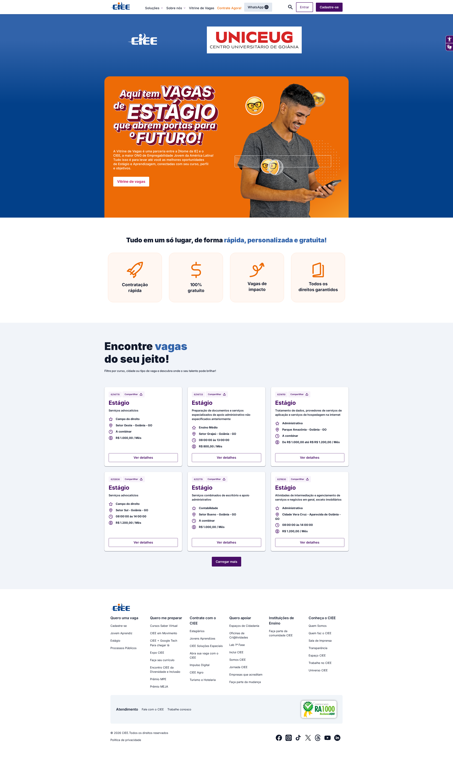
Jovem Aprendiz (121, 633)
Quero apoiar (240, 618)
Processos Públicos (123, 648)
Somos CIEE (237, 659)
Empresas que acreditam (245, 674)
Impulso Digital (200, 665)
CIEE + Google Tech (163, 640)
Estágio (115, 640)
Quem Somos (317, 625)
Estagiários (197, 631)
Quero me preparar (166, 618)
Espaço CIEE (317, 655)
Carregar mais (226, 562)
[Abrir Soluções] (162, 8)
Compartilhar (131, 394)
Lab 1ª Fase (237, 645)
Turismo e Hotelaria (203, 680)
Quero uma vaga (124, 618)
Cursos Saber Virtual (163, 625)
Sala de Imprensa (320, 640)
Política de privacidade (125, 740)
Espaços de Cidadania (244, 625)
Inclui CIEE (236, 652)
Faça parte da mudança (245, 682)
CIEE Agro (196, 672)
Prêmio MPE (158, 679)
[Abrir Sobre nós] (184, 8)
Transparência (318, 648)
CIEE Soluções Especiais (206, 646)
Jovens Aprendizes (202, 638)
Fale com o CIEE (153, 709)
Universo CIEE (318, 670)
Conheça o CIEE (322, 618)
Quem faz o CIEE (320, 633)
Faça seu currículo (162, 660)
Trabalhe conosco (179, 709)
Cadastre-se (118, 625)
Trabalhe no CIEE (320, 663)
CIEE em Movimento (163, 633)
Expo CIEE (157, 652)
